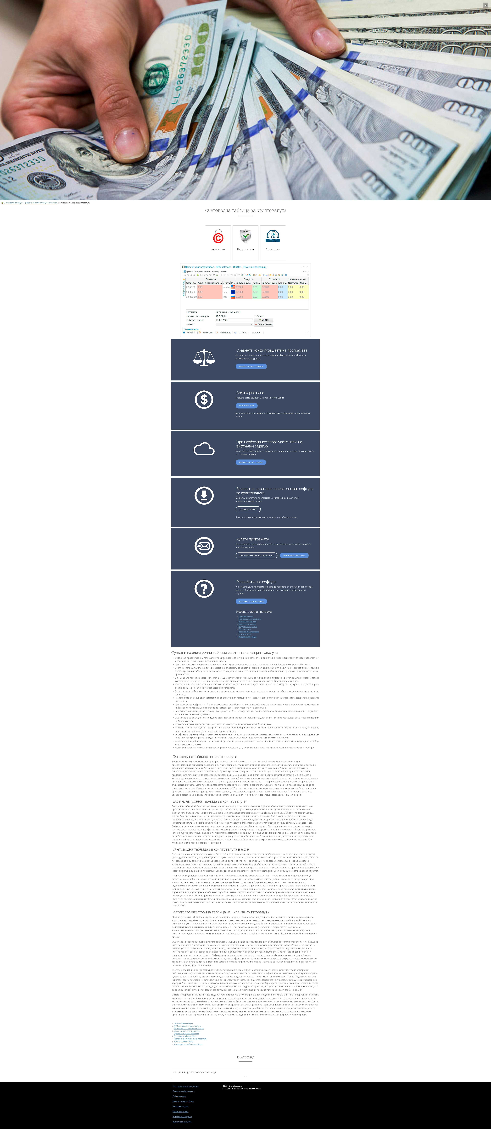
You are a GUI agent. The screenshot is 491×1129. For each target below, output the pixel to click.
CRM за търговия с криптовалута (187, 1026)
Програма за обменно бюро (185, 1036)
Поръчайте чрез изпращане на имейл (256, 555)
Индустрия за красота (248, 627)
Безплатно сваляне (248, 509)
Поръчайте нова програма (251, 601)
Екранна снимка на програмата (186, 1086)
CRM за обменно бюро (183, 1024)
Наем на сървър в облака (251, 462)
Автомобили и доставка (249, 632)
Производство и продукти (250, 619)
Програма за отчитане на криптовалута (190, 1039)
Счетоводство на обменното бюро (188, 1044)
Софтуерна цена (246, 406)
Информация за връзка (294, 555)
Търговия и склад (246, 616)
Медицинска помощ (247, 624)
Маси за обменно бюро (183, 1041)
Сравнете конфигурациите (251, 366)
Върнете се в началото (182, 1122)
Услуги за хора (245, 634)
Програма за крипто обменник (186, 1034)
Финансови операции (247, 622)
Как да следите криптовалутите (187, 1031)
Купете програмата (180, 1112)
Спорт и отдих (245, 629)
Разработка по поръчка (182, 1117)
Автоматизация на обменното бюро (189, 1029)
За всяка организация (247, 637)
